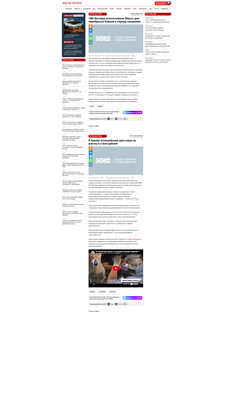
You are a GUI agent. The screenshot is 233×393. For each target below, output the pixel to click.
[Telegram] (90, 34)
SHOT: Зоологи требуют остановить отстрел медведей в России (72, 147)
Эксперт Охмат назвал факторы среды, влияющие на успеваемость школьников (72, 182)
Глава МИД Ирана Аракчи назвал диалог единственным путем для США (73, 164)
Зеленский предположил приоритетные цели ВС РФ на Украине (71, 91)
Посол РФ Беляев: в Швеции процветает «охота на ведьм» (72, 115)
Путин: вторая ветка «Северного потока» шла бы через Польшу (72, 123)
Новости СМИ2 (94, 126)
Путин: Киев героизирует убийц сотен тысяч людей (72, 198)
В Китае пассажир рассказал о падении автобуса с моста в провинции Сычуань (72, 222)
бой (92, 106)
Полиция (102, 291)
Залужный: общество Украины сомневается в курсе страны (72, 190)
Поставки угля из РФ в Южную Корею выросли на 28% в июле (72, 74)
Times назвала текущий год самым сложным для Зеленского (73, 108)
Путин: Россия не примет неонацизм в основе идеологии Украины (72, 213)
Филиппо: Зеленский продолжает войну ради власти (73, 205)
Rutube (120, 119)
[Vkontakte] (90, 30)
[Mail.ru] (90, 42)
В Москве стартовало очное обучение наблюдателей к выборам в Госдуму (71, 138)
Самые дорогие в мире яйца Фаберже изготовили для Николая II (71, 82)
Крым (93, 291)
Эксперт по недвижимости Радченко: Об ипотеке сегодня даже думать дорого (73, 52)
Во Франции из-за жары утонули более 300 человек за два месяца (73, 130)
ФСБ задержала (134, 239)
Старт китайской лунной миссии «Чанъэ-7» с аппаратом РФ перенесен (72, 100)
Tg (127, 119)
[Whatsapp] (90, 38)
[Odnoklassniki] (90, 26)
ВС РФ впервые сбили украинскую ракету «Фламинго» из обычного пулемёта (73, 66)
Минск (100, 106)
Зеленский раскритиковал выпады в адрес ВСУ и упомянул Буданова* (73, 156)
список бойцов (132, 99)
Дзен (112, 119)
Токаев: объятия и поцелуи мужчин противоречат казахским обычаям (73, 173)
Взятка (112, 291)
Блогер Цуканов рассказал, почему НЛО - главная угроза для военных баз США (73, 46)
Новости (70, 42)
